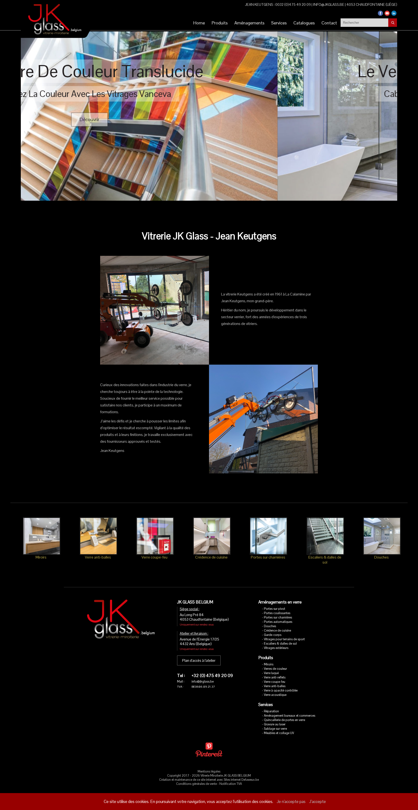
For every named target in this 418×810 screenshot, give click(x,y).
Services (279, 23)
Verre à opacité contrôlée (281, 690)
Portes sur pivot (274, 609)
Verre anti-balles (274, 686)
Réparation (271, 711)
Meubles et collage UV (279, 733)
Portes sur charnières (278, 617)
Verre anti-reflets (274, 677)
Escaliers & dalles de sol (280, 643)
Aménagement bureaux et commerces (289, 716)
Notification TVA (230, 784)
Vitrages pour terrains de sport (284, 639)
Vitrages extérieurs (276, 648)
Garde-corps (272, 635)
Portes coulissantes (277, 613)
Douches (270, 626)
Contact (329, 23)
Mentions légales (209, 771)
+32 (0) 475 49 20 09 (212, 675)
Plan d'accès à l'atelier (199, 660)
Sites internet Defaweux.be (241, 780)
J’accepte (317, 801)
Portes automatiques (278, 622)
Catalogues (304, 23)
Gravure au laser (274, 724)
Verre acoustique (275, 695)
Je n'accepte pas (291, 801)
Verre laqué (271, 673)
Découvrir (216, 119)
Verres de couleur (275, 669)
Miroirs (268, 664)
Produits (220, 23)
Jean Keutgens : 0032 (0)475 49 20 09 (278, 4)
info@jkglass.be (328, 4)
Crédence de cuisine (277, 630)
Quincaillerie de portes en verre (284, 720)
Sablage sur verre (275, 729)
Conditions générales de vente (196, 784)
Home (199, 23)
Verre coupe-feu (274, 682)
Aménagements (249, 23)
